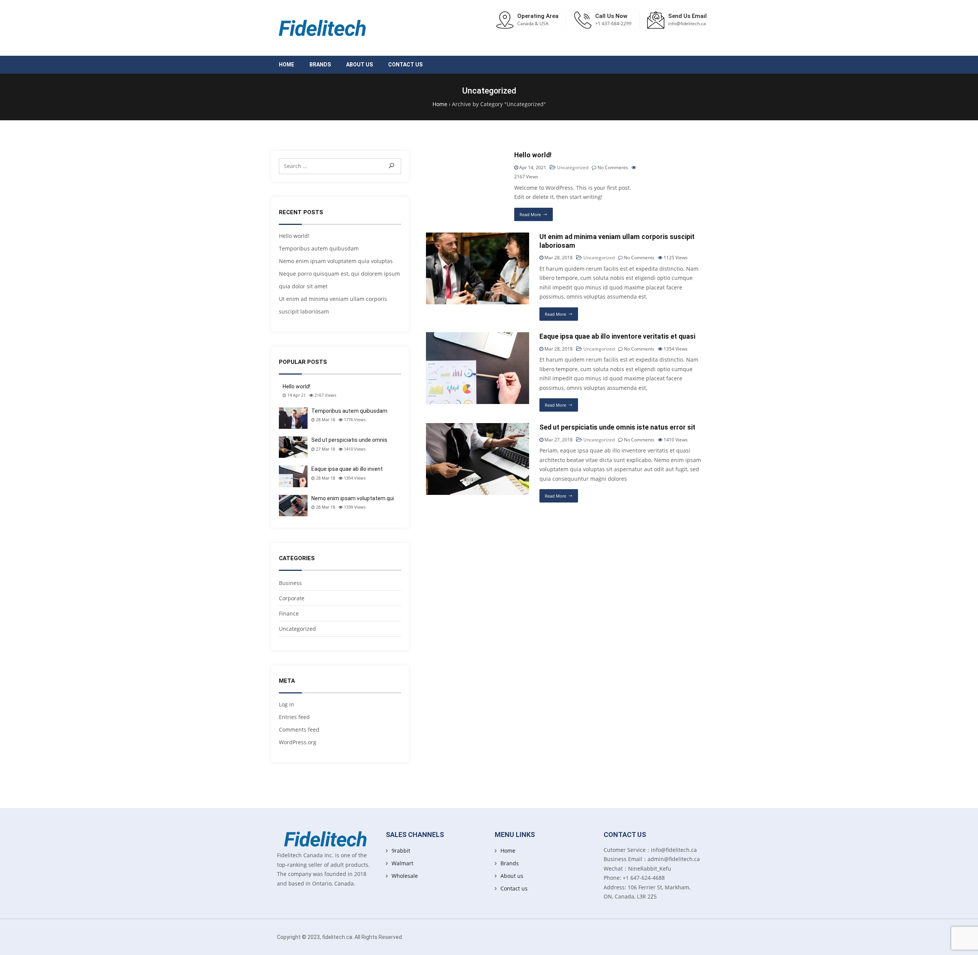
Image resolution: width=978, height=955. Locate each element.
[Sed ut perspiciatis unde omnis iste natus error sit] (477, 427)
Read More (530, 214)
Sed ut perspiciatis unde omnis (349, 440)
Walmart (402, 863)
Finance (289, 613)
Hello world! (294, 235)
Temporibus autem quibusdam (319, 248)
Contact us (405, 64)
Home (286, 64)
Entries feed (294, 717)
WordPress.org (297, 742)
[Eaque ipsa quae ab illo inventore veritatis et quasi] (477, 336)
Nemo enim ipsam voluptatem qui (352, 498)
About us (359, 64)
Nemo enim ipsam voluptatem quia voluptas (336, 261)
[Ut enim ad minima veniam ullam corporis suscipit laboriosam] (477, 237)
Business (290, 583)
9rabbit (401, 850)
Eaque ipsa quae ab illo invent (347, 469)
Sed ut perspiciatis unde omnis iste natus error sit (617, 427)
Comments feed (299, 729)
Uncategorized (297, 628)
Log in (286, 704)
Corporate (291, 598)
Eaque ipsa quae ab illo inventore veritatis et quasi (617, 336)
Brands (320, 64)
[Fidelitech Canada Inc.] (322, 28)
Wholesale (405, 875)
